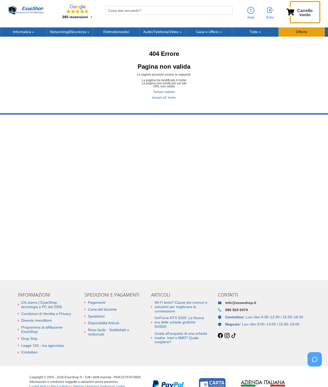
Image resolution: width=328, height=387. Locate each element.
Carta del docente (102, 309)
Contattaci (29, 352)
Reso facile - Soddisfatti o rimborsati (108, 332)
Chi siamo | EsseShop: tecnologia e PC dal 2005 (41, 304)
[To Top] (316, 375)
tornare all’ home (164, 97)
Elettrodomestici (116, 32)
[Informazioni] (251, 10)
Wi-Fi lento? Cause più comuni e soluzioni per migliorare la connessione (181, 306)
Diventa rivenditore (36, 320)
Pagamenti (96, 302)
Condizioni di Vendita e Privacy (46, 314)
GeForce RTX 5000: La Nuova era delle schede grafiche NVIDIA (179, 322)
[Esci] (270, 10)
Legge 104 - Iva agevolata (42, 345)
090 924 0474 (236, 310)
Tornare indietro (164, 92)
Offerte (301, 32)
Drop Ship (29, 339)
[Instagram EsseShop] (227, 336)
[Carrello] (290, 11)
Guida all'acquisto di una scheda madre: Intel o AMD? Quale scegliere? (181, 337)
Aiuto (250, 17)
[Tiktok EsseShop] (233, 336)
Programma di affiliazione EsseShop (42, 329)
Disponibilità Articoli (103, 323)
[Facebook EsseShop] (220, 336)
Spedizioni (96, 316)
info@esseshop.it (240, 303)
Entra (270, 17)
